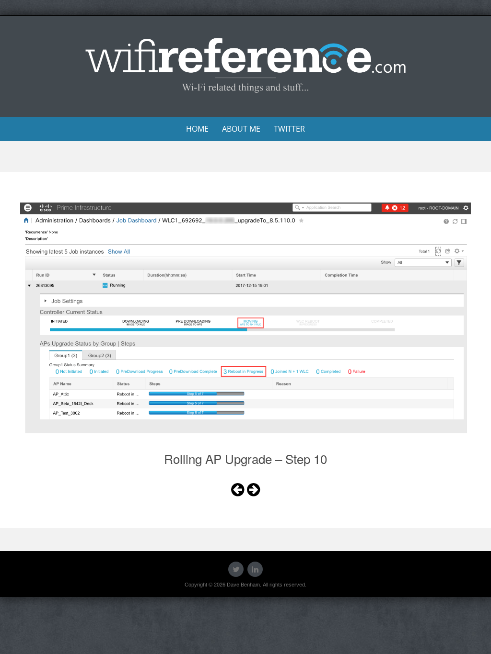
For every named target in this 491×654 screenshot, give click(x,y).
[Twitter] (236, 569)
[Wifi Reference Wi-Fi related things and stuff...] (245, 64)
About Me (241, 129)
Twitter (289, 129)
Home (197, 129)
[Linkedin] (255, 569)
